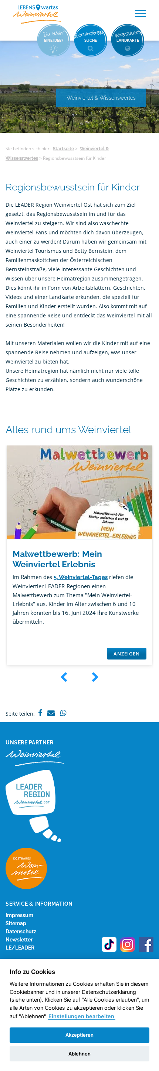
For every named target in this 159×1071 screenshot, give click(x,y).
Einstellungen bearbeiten (81, 1016)
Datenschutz (21, 931)
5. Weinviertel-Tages (81, 577)
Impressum (19, 915)
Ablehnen (79, 1054)
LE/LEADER (20, 948)
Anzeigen (127, 653)
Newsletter (19, 940)
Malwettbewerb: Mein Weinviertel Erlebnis (57, 559)
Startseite (63, 148)
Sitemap (16, 923)
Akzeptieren (79, 1035)
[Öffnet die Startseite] (37, 14)
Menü (140, 13)
